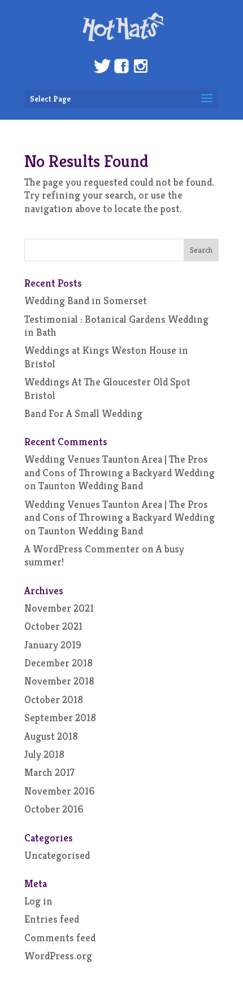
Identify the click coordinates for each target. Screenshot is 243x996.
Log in (38, 900)
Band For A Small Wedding (83, 413)
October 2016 (54, 808)
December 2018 (58, 662)
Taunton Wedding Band (90, 485)
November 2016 (59, 790)
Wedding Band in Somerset (85, 300)
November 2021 (59, 608)
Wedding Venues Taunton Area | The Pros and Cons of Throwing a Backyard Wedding (119, 466)
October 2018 (53, 699)
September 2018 (60, 717)
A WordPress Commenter (82, 548)
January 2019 (52, 644)
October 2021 (53, 626)
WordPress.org (58, 955)
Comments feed (60, 937)
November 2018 (59, 680)
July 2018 (44, 754)
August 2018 (51, 736)
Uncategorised (57, 855)
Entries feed (51, 918)
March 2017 (49, 772)
